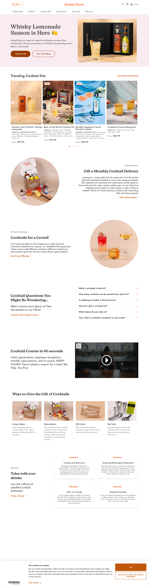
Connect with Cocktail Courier (24, 315)
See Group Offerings (20, 256)
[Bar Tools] (122, 420)
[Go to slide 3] (74, 146)
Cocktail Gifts (17, 11)
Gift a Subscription (128, 197)
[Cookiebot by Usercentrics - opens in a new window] (14, 582)
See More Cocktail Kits (127, 76)
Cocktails (31, 11)
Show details (34, 583)
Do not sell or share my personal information (130, 575)
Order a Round (17, 496)
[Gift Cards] (90, 420)
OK (131, 567)
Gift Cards (76, 11)
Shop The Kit (20, 54)
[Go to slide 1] (69, 146)
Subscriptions (62, 11)
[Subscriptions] (58, 420)
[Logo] (74, 4)
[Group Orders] (26, 420)
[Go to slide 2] (71, 146)
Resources (89, 11)
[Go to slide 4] (77, 146)
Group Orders (46, 11)
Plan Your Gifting (44, 54)
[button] (123, 4)
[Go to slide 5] (79, 146)
